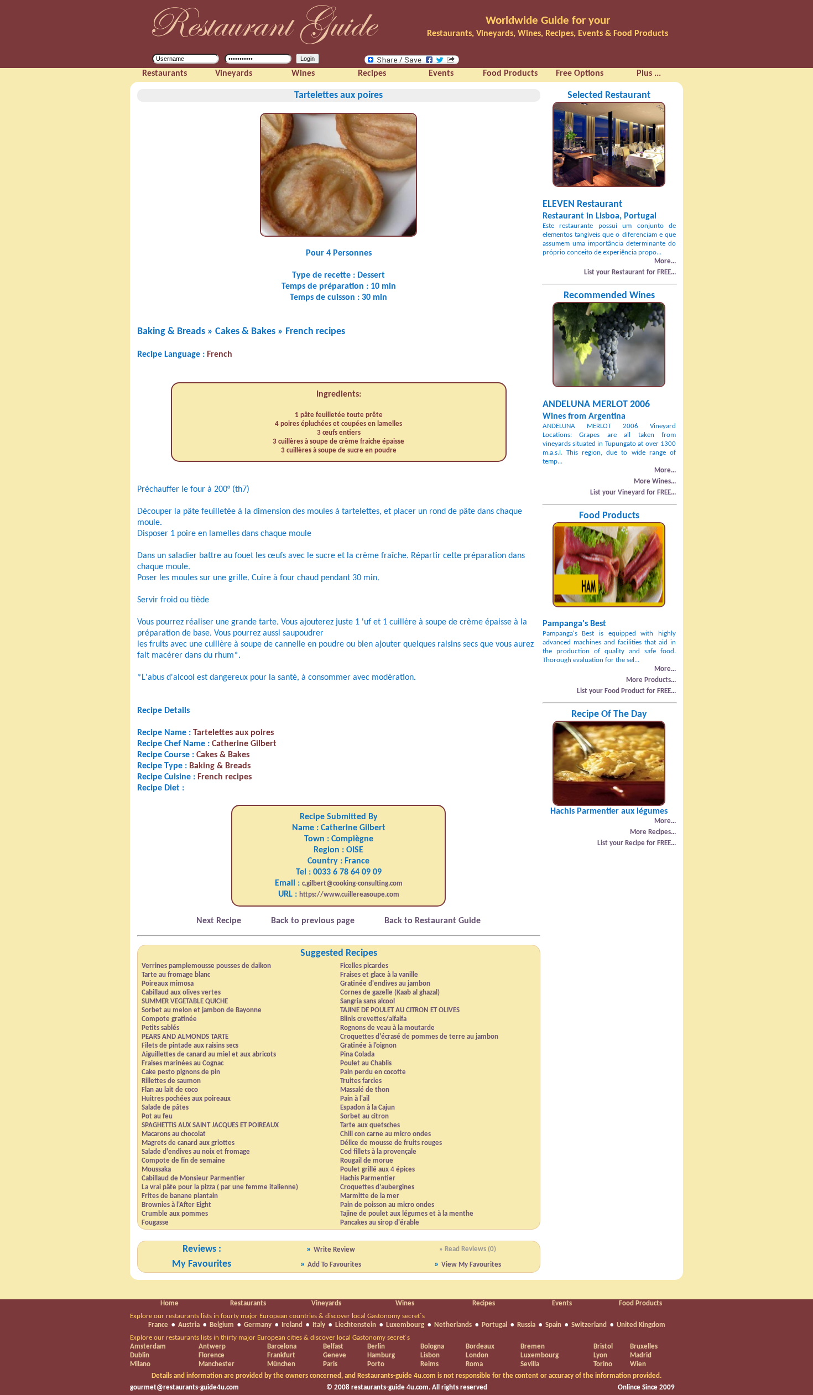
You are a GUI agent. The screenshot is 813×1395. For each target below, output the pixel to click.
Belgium (222, 1325)
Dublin (139, 1355)
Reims (429, 1364)
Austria (189, 1325)
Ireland (292, 1325)
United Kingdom (641, 1325)
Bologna (432, 1346)
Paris (330, 1364)
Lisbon (430, 1355)
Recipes (483, 1303)
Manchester (216, 1364)
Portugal (494, 1325)
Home (169, 1303)
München (281, 1364)
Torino (602, 1364)
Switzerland (589, 1325)
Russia (526, 1325)
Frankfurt (281, 1355)
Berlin (376, 1346)
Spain (553, 1325)
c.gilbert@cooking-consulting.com (352, 883)
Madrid (641, 1355)
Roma (474, 1364)
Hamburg (381, 1355)
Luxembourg (405, 1325)
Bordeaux (480, 1346)
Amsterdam (148, 1346)
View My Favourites (471, 1264)
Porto (375, 1364)
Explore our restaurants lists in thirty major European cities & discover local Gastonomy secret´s (270, 1337)
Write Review (334, 1249)
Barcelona (281, 1346)
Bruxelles (644, 1346)
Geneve (334, 1355)
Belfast (333, 1346)
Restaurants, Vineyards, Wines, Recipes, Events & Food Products (547, 33)
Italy (318, 1325)
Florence (212, 1355)
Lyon (600, 1355)
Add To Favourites (334, 1264)
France (158, 1325)
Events (562, 1303)
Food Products (640, 1303)
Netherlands (453, 1325)
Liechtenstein (355, 1325)
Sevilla (529, 1364)
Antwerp (212, 1346)
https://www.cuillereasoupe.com (349, 894)
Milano (140, 1364)
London (477, 1355)
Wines (404, 1303)
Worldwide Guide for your (548, 21)
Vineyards (326, 1303)
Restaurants (248, 1303)
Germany (258, 1325)
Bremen (532, 1346)
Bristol (603, 1346)
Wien (638, 1364)
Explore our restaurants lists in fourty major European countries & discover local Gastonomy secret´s (277, 1316)
